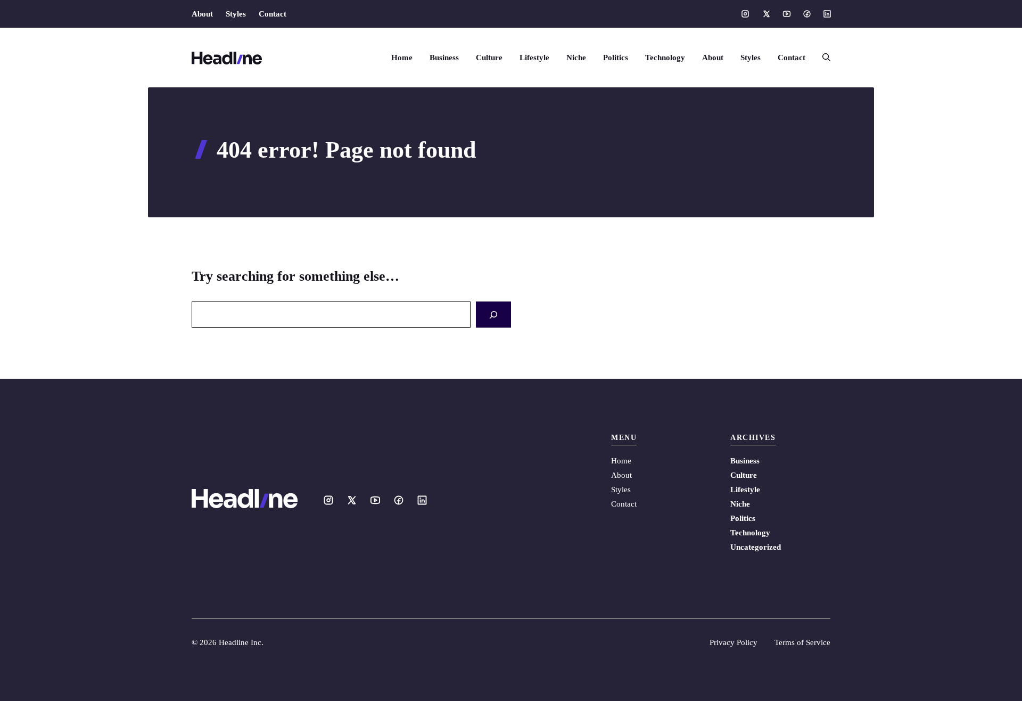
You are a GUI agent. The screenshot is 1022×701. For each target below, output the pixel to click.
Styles (236, 14)
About (202, 14)
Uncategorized (755, 547)
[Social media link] (745, 14)
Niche (576, 57)
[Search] (493, 314)
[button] (822, 57)
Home (402, 57)
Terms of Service (802, 642)
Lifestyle (534, 57)
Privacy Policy (733, 642)
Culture (489, 57)
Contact (272, 14)
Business (444, 57)
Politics (615, 57)
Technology (665, 57)
